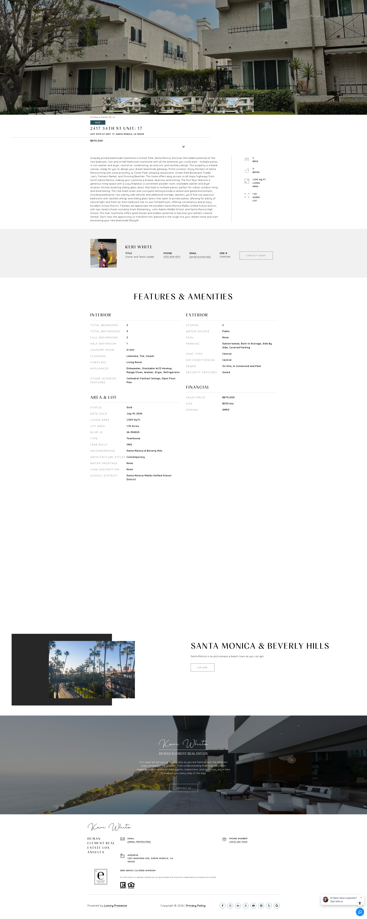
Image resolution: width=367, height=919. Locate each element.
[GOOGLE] (277, 906)
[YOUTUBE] (253, 906)
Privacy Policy (196, 905)
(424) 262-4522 (238, 842)
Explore (202, 667)
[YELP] (269, 906)
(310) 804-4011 (172, 256)
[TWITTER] (246, 906)
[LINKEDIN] (238, 906)
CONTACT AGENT (256, 255)
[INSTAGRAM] (230, 906)
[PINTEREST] (261, 906)
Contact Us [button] (183, 788)
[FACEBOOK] (222, 906)
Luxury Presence (115, 905)
